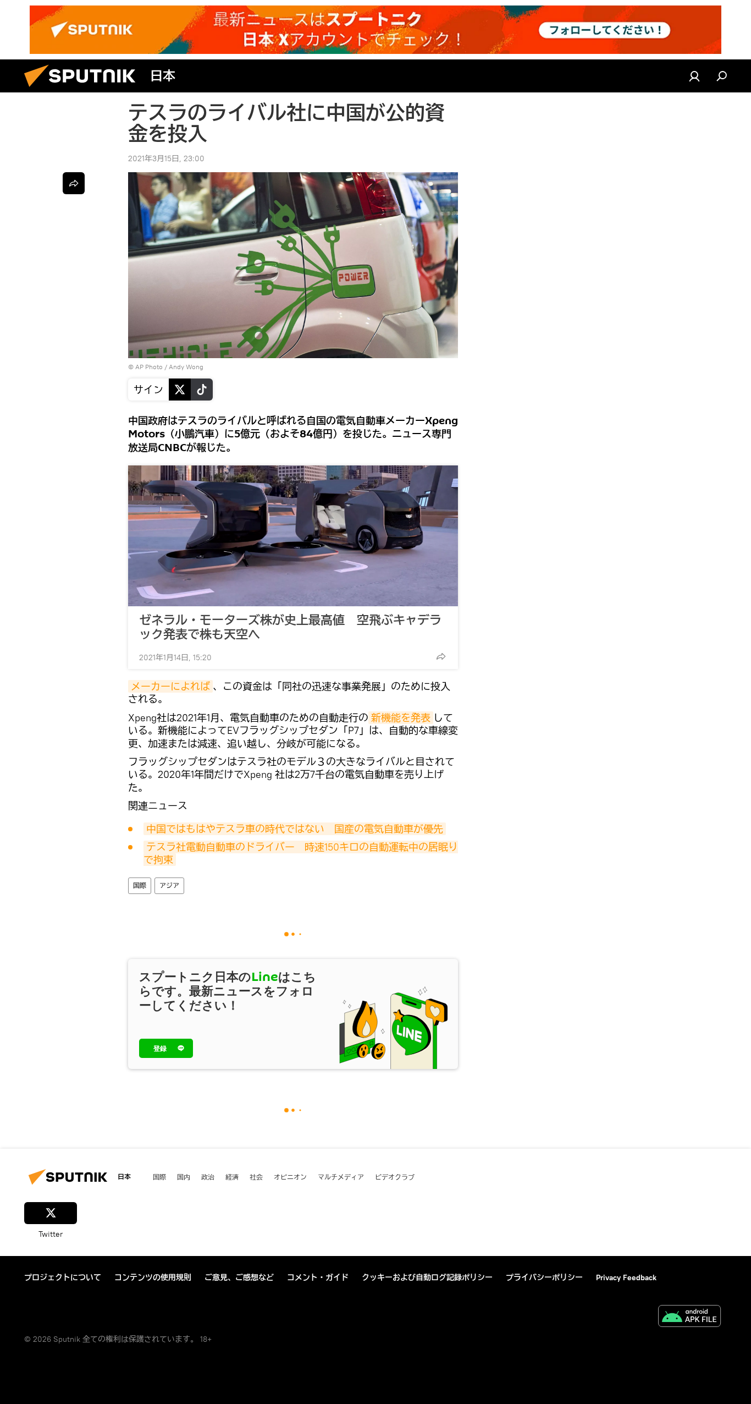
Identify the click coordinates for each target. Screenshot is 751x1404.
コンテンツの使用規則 (152, 1277)
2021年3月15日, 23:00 (166, 158)
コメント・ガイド (318, 1277)
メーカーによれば (170, 686)
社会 (256, 1177)
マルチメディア (341, 1177)
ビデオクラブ (395, 1177)
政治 (207, 1177)
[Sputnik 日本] (84, 90)
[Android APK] (689, 1317)
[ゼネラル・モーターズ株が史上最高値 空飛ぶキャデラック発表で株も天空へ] (293, 535)
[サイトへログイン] (694, 76)
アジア (169, 885)
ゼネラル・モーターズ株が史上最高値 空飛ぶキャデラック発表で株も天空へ (290, 627)
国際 (139, 885)
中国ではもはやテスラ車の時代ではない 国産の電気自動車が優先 (294, 828)
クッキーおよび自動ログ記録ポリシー (427, 1277)
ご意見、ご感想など (239, 1277)
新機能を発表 (400, 717)
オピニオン (290, 1177)
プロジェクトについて (62, 1277)
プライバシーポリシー (544, 1277)
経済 (232, 1177)
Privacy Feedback (626, 1277)
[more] (441, 656)
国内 (183, 1177)
